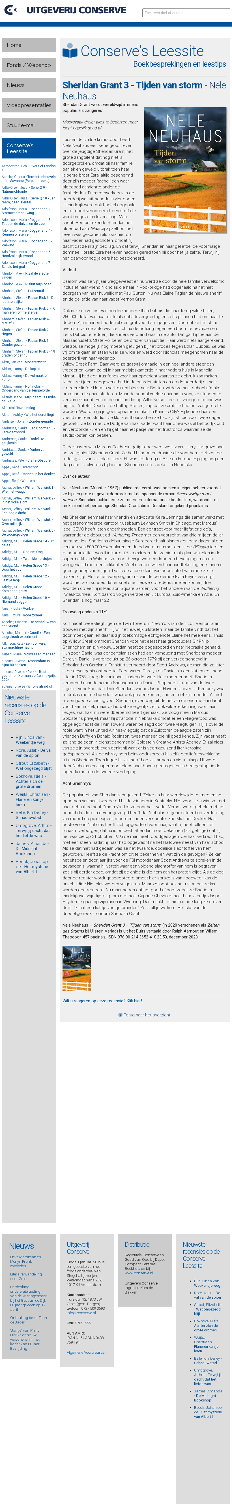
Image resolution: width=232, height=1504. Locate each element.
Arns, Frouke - (18, 608)
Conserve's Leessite (20, 148)
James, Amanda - (32, 848)
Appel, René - (20, 467)
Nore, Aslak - (33, 753)
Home (14, 45)
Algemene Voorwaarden (87, 1352)
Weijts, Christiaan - (33, 799)
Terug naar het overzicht (146, 1015)
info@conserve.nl (81, 1312)
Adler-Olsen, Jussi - (24, 190)
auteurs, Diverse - (26, 663)
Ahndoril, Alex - (26, 284)
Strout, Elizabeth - (34, 766)
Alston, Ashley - (28, 415)
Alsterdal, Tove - (18, 408)
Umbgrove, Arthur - (33, 830)
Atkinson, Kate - (24, 645)
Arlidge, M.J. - (22, 552)
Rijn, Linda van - (30, 740)
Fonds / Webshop (29, 65)
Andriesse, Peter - (26, 460)
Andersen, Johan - (27, 421)
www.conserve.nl (139, 1273)
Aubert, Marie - (28, 654)
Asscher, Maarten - (26, 635)
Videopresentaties (29, 105)
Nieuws (16, 85)
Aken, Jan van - (24, 362)
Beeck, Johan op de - (32, 866)
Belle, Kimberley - (32, 815)
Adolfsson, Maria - (27, 211)
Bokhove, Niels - (31, 781)
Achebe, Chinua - (29, 179)
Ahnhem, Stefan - (23, 291)
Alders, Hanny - (21, 369)
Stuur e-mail (21, 125)
